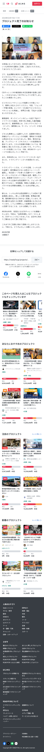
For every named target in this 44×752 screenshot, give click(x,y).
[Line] (29, 274)
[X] (18, 274)
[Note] (39, 274)
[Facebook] (6, 274)
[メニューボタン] (4, 4)
